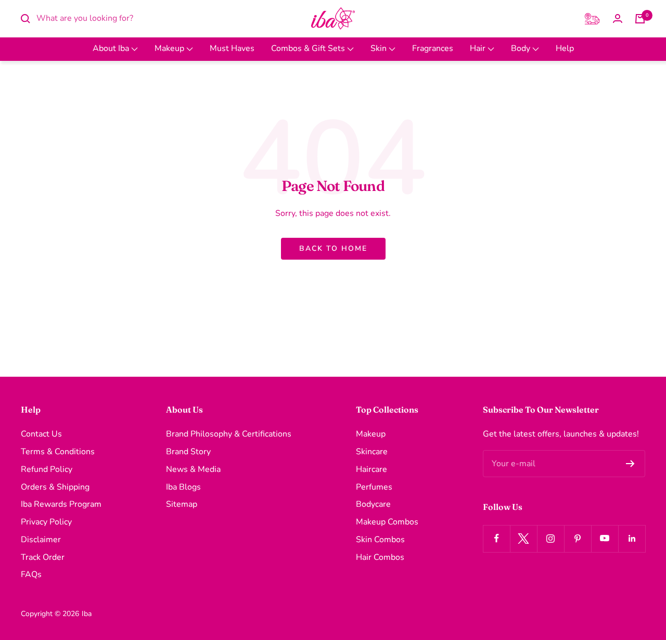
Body (521, 48)
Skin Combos (380, 539)
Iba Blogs (183, 487)
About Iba (112, 48)
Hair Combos (380, 557)
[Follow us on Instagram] (550, 538)
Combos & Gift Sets (309, 48)
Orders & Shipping (55, 487)
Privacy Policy (46, 522)
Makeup (170, 48)
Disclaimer (41, 539)
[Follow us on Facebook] (496, 538)
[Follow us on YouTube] (604, 538)
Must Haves (232, 48)
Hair (479, 48)
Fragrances (432, 48)
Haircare (371, 469)
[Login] (617, 18)
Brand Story (188, 451)
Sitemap (181, 504)
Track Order (43, 557)
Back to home (333, 248)
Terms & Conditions (58, 451)
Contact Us (41, 434)
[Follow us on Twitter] (523, 538)
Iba (87, 614)
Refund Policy (46, 469)
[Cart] (640, 18)
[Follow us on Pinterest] (577, 538)
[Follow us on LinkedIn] (631, 538)
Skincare (372, 451)
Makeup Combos (387, 522)
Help (565, 48)
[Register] (630, 463)
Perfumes (374, 487)
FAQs (31, 574)
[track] (592, 19)
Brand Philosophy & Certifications (228, 434)
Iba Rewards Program (61, 504)
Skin (379, 48)
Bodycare (373, 504)
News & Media (193, 469)
